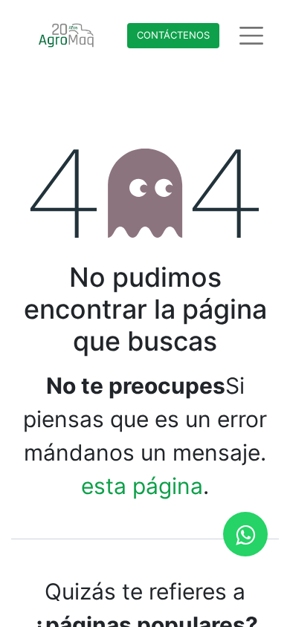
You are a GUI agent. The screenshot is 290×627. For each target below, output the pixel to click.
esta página (142, 485)
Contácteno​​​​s (173, 35)
